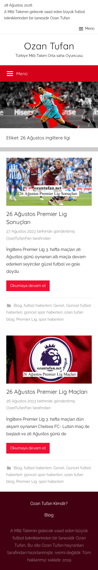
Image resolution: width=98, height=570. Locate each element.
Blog (18, 305)
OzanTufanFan (19, 238)
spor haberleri (51, 319)
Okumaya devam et (28, 285)
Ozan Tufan (49, 46)
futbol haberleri (37, 305)
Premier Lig (26, 319)
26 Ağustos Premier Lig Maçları (47, 391)
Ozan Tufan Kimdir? (49, 503)
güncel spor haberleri (43, 312)
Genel (58, 305)
